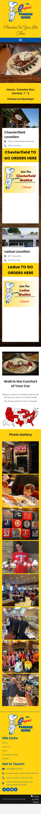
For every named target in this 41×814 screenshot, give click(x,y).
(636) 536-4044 (14, 146)
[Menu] (20, 40)
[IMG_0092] (20, 590)
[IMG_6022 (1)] (20, 524)
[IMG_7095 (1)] (20, 656)
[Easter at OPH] (20, 623)
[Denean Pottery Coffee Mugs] (20, 557)
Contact (5, 759)
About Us (6, 747)
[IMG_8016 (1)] (20, 690)
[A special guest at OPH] (20, 490)
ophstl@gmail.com (14, 769)
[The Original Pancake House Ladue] (20, 457)
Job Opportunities (10, 755)
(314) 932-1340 (14, 260)
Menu (4, 751)
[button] (20, 155)
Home (5, 743)
